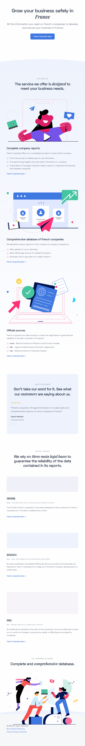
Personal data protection (17, 732)
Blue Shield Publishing (16, 729)
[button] (12, 423)
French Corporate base (42, 36)
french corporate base (15, 174)
